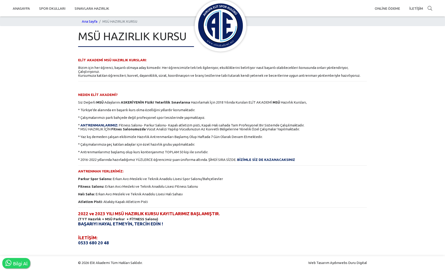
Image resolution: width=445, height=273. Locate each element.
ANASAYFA (21, 8)
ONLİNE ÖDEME (387, 8)
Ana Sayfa (89, 21)
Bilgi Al (20, 263)
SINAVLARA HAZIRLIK (92, 8)
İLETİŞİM (416, 8)
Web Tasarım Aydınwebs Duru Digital (337, 263)
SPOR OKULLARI (52, 8)
